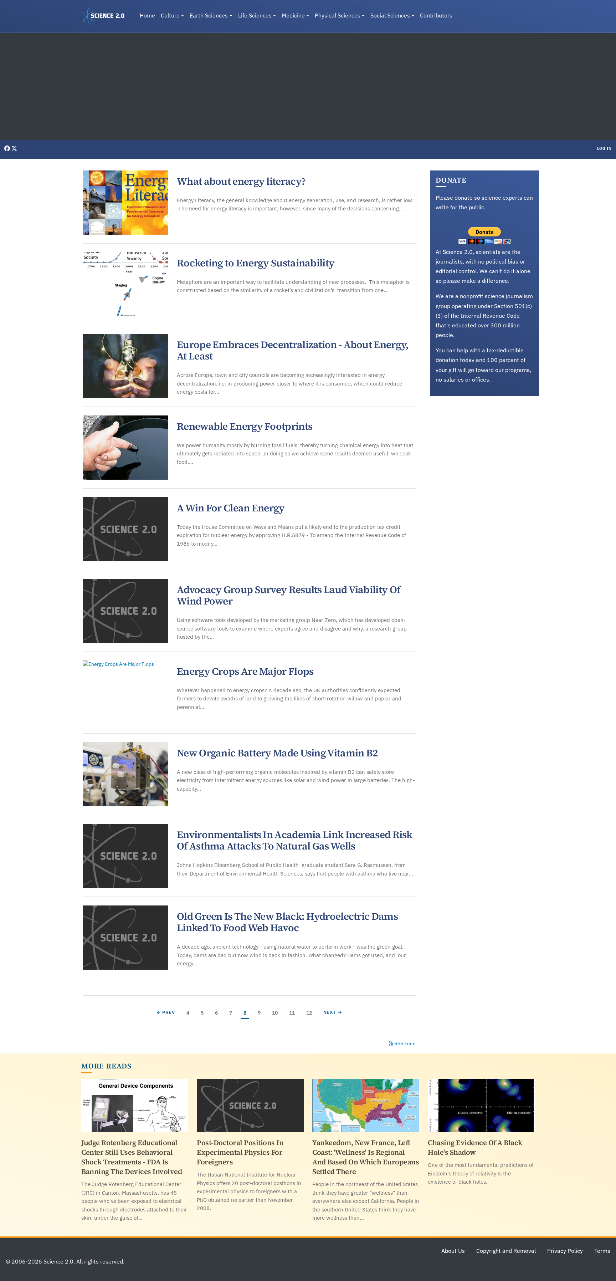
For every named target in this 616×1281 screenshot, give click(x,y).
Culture (170, 15)
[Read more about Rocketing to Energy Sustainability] (125, 284)
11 (293, 1012)
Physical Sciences (337, 15)
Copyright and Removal (506, 1250)
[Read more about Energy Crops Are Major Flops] (125, 692)
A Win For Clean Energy (231, 508)
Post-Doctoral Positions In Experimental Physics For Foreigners (240, 1152)
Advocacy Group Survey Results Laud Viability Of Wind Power (288, 595)
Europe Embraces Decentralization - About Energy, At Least (293, 350)
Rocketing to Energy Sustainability (255, 263)
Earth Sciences (209, 15)
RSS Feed (404, 1043)
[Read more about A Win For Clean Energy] (125, 529)
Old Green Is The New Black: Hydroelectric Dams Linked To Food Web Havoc (287, 921)
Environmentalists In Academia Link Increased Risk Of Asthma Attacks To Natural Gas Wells (294, 840)
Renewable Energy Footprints (244, 426)
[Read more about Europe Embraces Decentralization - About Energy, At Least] (125, 366)
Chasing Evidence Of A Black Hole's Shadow (475, 1147)
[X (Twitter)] (14, 148)
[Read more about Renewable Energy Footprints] (125, 447)
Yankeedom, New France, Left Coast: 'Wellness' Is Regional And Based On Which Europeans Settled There (365, 1157)
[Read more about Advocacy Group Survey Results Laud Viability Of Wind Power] (125, 611)
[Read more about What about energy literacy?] (125, 202)
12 (310, 1012)
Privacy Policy (565, 1250)
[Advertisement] (308, 86)
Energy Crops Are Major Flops (245, 671)
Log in (604, 148)
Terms (602, 1250)
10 (276, 1012)
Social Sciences (390, 15)
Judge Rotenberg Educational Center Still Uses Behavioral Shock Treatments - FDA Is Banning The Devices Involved (131, 1157)
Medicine (293, 15)
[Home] (106, 16)
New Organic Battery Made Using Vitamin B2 (277, 753)
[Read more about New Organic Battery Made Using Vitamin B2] (125, 774)
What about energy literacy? (241, 181)
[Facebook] (7, 148)
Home (147, 15)
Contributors (436, 15)
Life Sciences (255, 15)
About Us (453, 1250)
